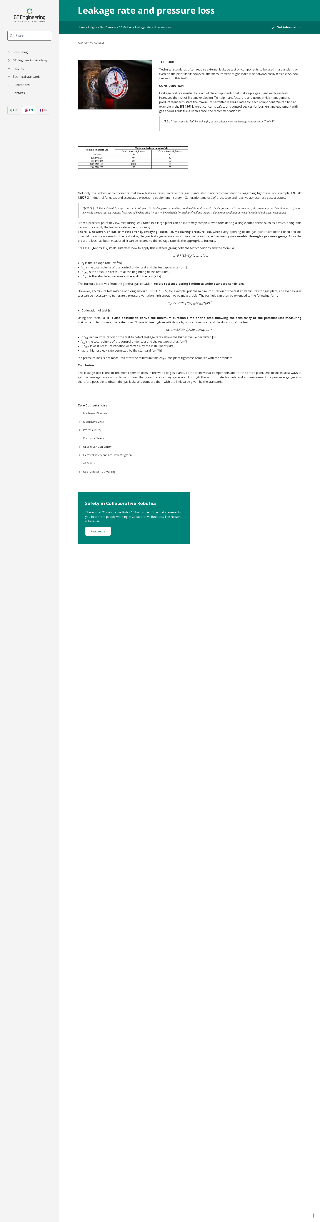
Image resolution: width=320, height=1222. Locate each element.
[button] (29, 52)
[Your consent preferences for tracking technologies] (313, 1215)
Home (81, 27)
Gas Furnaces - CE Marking (116, 27)
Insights (92, 27)
